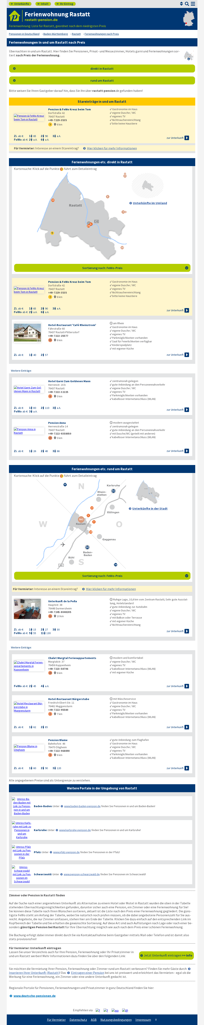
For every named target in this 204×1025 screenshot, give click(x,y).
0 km (58, 396)
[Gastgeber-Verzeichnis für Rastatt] (16, 16)
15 (50, 340)
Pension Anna (57, 423)
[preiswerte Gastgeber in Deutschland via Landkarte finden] (188, 22)
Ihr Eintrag (65, 4)
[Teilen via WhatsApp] (117, 1010)
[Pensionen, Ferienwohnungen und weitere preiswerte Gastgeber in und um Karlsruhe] (22, 830)
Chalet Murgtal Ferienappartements (72, 658)
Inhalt (42, 4)
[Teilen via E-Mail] (126, 1010)
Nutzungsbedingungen (116, 1020)
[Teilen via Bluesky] (107, 1010)
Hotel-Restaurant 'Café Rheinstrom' (72, 325)
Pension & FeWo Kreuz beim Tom (69, 109)
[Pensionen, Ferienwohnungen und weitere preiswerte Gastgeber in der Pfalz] (22, 852)
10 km (59, 616)
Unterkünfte (20, 4)
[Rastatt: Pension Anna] (29, 431)
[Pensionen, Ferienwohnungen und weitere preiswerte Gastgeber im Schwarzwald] (22, 874)
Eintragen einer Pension (87, 973)
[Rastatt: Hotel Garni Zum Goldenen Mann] (29, 389)
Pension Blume (58, 740)
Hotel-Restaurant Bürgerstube (68, 699)
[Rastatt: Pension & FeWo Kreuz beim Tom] (29, 117)
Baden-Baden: (43, 806)
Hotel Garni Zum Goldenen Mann (69, 381)
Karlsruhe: (40, 830)
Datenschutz (78, 1020)
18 (50, 672)
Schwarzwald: (43, 874)
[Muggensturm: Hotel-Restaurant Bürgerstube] (29, 707)
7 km (58, 714)
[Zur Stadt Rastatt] (148, 502)
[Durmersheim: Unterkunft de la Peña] (29, 609)
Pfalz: (37, 852)
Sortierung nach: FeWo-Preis (135, 268)
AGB (94, 1020)
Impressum (143, 1020)
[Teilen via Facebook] (99, 1010)
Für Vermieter (56, 1020)
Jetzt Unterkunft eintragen (168, 955)
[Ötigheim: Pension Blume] (29, 748)
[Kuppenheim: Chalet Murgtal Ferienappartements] (29, 666)
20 (50, 437)
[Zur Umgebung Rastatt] (148, 197)
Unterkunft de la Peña (62, 601)
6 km (58, 124)
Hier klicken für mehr (112, 148)
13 (50, 616)
